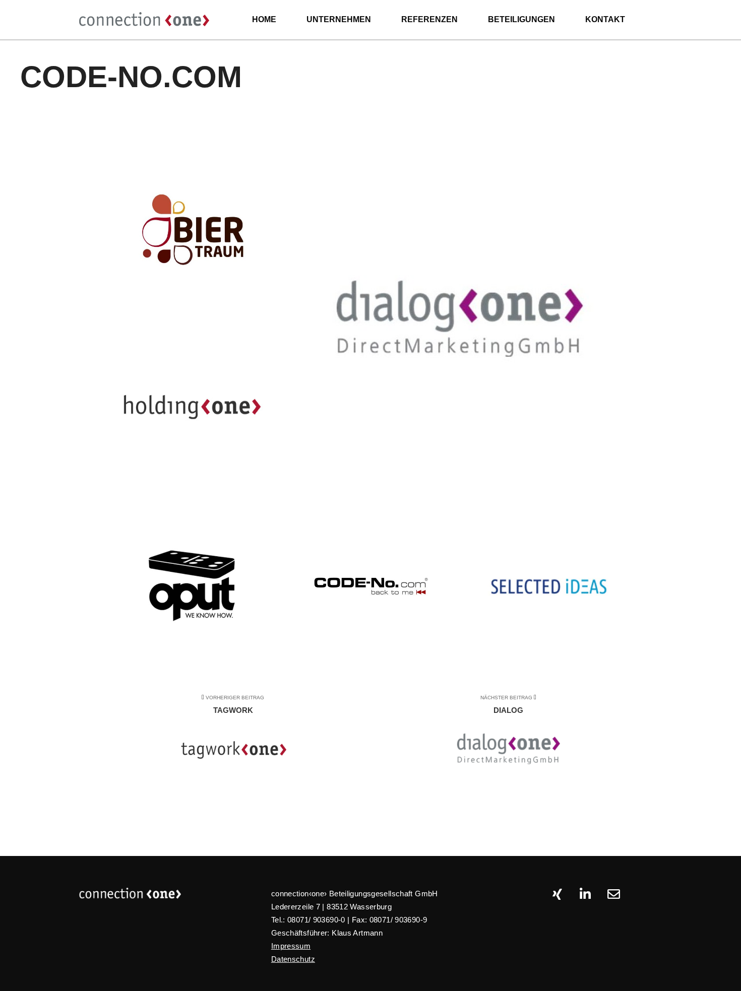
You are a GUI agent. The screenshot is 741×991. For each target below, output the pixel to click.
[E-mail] (613, 894)
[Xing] (557, 894)
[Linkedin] (585, 894)
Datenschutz (293, 959)
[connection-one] (143, 19)
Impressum (291, 946)
